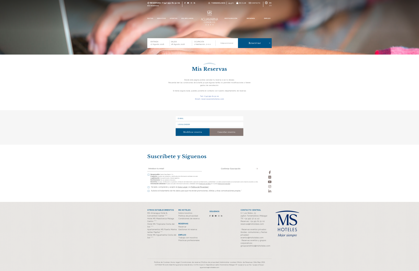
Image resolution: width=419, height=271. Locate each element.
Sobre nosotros (185, 213)
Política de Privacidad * (200, 187)
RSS (263, 262)
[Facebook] (270, 172)
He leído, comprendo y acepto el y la (180, 187)
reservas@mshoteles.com (252, 224)
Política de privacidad (224, 183)
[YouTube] (270, 181)
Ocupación (199, 42)
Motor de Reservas (245, 262)
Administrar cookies (228, 262)
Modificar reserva (192, 132)
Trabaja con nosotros (188, 238)
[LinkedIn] (270, 190)
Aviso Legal (182, 187)
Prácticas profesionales (189, 240)
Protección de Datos (205, 183)
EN (270, 5)
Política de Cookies (162, 262)
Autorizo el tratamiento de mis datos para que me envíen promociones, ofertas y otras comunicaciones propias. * (196, 191)
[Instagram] (270, 186)
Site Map (257, 262)
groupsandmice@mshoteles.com (255, 246)
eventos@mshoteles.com (252, 238)
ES (270, 3)
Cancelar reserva (226, 132)
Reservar (255, 43)
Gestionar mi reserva (187, 229)
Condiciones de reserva (189, 219)
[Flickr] (270, 176)
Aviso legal (175, 262)
